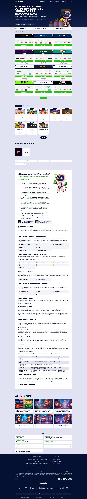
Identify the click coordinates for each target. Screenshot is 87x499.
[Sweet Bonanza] (43, 114)
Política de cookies (39, 497)
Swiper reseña (24, 93)
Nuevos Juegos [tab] (27, 105)
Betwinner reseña (43, 62)
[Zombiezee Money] (43, 128)
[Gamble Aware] (55, 488)
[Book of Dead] (66, 114)
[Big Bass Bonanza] (31, 114)
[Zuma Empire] (20, 128)
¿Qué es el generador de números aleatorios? (37, 467)
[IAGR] (20, 488)
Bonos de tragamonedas (54, 1)
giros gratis (30, 193)
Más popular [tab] (19, 105)
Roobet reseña (43, 78)
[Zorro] (31, 128)
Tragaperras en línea (43, 1)
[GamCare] (33, 488)
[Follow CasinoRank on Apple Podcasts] (71, 479)
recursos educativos (47, 230)
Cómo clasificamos (56, 465)
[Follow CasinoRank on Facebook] (59, 479)
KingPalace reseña (63, 93)
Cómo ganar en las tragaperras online (37, 465)
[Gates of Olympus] (20, 114)
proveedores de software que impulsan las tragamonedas (33, 203)
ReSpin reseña (43, 93)
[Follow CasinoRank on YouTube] (66, 479)
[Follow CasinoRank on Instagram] (61, 479)
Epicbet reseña (24, 78)
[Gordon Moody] (42, 488)
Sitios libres (64, 1)
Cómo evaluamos (56, 463)
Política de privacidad (56, 461)
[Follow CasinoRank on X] (64, 479)
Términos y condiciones (25, 497)
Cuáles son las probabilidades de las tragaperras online (37, 463)
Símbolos (37, 461)
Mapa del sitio (63, 497)
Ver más (42, 98)
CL (15, 478)
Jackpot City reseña (24, 62)
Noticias (70, 1)
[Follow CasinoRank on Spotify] (69, 479)
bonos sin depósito (38, 193)
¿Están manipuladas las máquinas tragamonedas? (37, 459)
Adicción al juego (51, 497)
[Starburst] (55, 114)
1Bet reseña (63, 62)
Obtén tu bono (24, 45)
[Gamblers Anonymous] (26, 488)
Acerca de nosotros (56, 459)
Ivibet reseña (63, 78)
